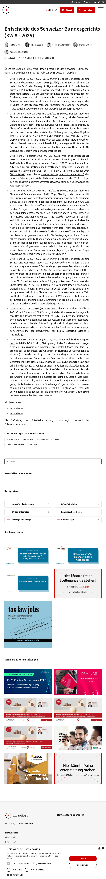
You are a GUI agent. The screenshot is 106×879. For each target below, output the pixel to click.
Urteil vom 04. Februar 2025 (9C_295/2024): (35, 113)
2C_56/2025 (16, 413)
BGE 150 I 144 (45, 170)
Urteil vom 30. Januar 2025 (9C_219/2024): (34, 258)
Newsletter (88, 10)
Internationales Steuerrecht (16, 444)
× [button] (103, 848)
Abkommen (34, 444)
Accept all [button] (82, 858)
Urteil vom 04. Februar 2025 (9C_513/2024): (35, 155)
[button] (100, 10)
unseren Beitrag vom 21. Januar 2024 (62, 174)
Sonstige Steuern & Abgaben (48, 439)
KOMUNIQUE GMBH (24, 823)
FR (51, 10)
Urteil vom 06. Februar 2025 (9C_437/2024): (34, 190)
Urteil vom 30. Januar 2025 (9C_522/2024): (34, 78)
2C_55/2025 (16, 408)
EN (56, 10)
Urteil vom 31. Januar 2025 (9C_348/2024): (33, 308)
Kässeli (69, 10)
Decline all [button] (82, 865)
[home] (6, 9)
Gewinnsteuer (28, 439)
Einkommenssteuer (13, 439)
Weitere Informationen (22, 858)
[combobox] (99, 848)
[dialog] (53, 862)
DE (47, 10)
